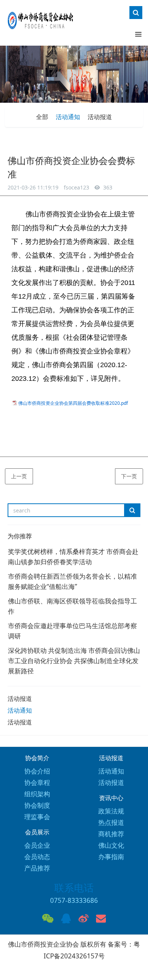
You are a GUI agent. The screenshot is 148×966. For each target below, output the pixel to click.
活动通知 (68, 117)
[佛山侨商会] (40, 24)
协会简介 (37, 758)
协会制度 (37, 805)
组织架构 (37, 793)
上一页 (19, 476)
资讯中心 (111, 798)
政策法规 (111, 811)
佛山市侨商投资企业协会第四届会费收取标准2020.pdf (73, 403)
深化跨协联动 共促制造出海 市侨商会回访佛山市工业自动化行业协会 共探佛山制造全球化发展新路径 (74, 660)
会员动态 (37, 856)
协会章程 (37, 782)
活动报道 (100, 117)
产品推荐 (37, 868)
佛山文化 (111, 845)
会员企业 (37, 845)
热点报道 (111, 822)
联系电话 (74, 887)
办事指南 (111, 856)
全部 (42, 117)
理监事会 (37, 816)
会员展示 (37, 832)
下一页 (129, 476)
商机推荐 (111, 833)
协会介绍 (37, 771)
